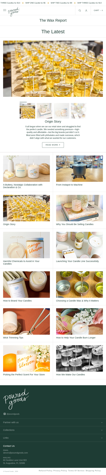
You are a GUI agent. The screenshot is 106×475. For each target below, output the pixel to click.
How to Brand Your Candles (17, 298)
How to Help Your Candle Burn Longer (76, 335)
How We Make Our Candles (70, 372)
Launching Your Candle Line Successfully (77, 258)
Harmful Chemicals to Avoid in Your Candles (21, 259)
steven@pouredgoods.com (15, 453)
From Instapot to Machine (69, 182)
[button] (4, 10)
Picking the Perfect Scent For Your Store (24, 372)
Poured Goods (9, 471)
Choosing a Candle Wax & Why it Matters (77, 298)
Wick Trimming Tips (13, 335)
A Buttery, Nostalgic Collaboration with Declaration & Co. (22, 183)
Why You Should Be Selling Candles (74, 221)
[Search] (79, 10)
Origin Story (9, 221)
